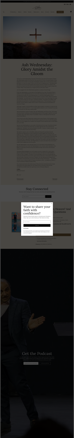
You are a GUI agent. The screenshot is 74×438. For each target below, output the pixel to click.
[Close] (51, 203)
